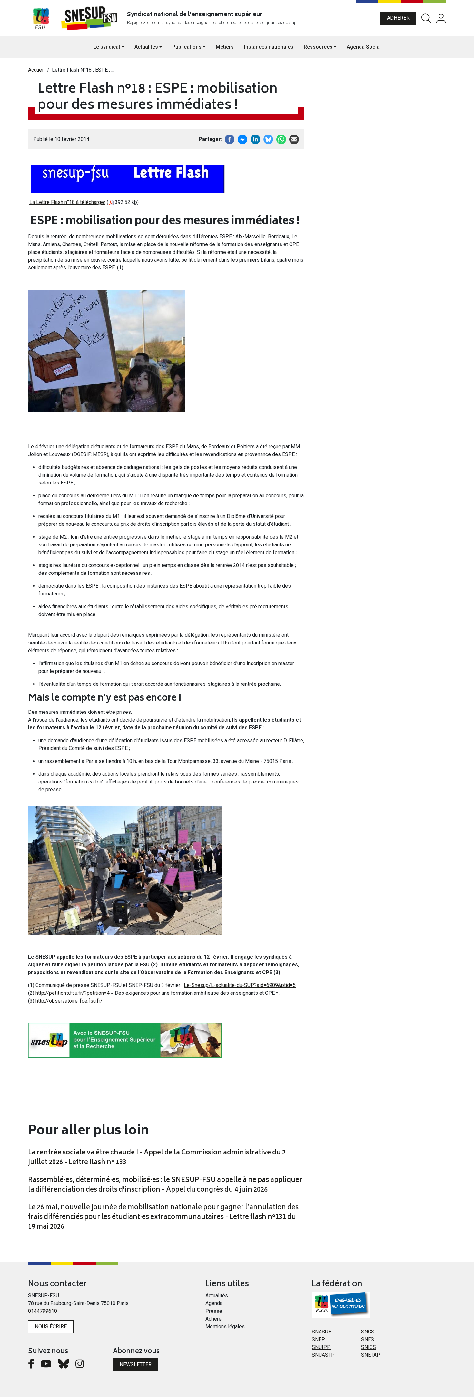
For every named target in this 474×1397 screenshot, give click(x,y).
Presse (213, 1311)
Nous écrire (51, 1326)
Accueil (36, 70)
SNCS (367, 1332)
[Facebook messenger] (242, 139)
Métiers (225, 47)
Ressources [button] (318, 47)
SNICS (368, 1347)
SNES (367, 1339)
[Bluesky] (63, 1365)
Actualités (216, 1295)
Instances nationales (268, 47)
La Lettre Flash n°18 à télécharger (67, 202)
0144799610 (42, 1311)
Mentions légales (225, 1326)
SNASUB (321, 1332)
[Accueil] (90, 18)
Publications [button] (187, 47)
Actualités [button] (146, 47)
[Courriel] (294, 139)
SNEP (318, 1339)
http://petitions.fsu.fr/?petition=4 (72, 993)
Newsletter (136, 1365)
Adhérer (398, 18)
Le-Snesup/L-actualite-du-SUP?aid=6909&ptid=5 (240, 985)
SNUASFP (323, 1355)
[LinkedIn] (255, 139)
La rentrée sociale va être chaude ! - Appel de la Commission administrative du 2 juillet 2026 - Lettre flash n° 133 (157, 1158)
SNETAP (370, 1355)
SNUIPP (321, 1347)
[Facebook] (229, 139)
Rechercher (426, 18)
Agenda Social (364, 47)
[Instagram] (79, 1365)
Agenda (213, 1303)
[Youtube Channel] (46, 1365)
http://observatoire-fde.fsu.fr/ (69, 1001)
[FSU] (41, 18)
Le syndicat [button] (106, 47)
